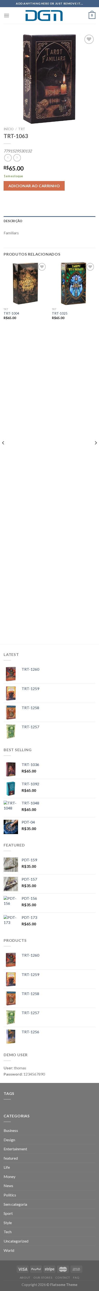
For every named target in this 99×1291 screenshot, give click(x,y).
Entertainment (15, 1148)
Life (7, 1167)
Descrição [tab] (13, 221)
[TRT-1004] (25, 283)
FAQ (76, 1277)
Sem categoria (15, 1204)
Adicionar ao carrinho (34, 185)
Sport (8, 1213)
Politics (10, 1195)
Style (8, 1222)
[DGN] (49, 15)
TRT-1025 (60, 313)
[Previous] (3, 452)
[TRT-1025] (73, 283)
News (8, 1185)
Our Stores (42, 1277)
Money (9, 1176)
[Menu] (6, 15)
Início (9, 129)
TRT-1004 (11, 313)
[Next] (95, 452)
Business (11, 1130)
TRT (21, 129)
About (25, 1277)
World (9, 1250)
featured (11, 1158)
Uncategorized (16, 1241)
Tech (8, 1231)
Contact (62, 1277)
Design (9, 1139)
